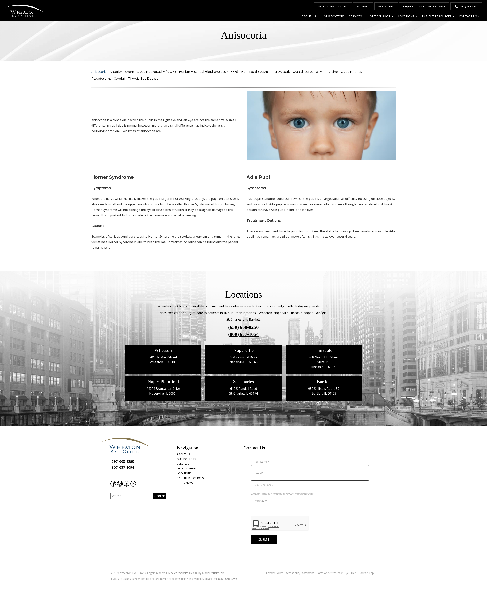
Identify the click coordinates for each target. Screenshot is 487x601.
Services (355, 16)
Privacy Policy (274, 573)
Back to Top (366, 573)
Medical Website (178, 573)
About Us (309, 16)
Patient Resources (436, 16)
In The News (185, 482)
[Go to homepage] (24, 11)
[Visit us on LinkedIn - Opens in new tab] (133, 484)
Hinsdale (323, 350)
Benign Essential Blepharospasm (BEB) (208, 72)
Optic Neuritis (351, 72)
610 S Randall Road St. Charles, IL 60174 (243, 391)
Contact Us (468, 16)
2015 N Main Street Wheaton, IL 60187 (163, 359)
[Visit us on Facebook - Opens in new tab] (113, 484)
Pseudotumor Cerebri (108, 78)
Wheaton (163, 350)
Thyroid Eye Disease (143, 78)
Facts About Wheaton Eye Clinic (336, 573)
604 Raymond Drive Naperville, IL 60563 (243, 359)
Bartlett (324, 381)
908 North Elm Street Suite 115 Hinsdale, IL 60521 (324, 362)
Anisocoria (99, 72)
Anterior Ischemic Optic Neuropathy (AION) (143, 72)
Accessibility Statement (300, 573)
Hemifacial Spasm (254, 72)
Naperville (243, 350)
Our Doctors (334, 16)
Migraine (331, 72)
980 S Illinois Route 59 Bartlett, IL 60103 (323, 391)
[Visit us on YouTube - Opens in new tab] (126, 484)
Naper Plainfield (163, 381)
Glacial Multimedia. (213, 573)
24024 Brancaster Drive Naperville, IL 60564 (163, 391)
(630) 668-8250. (227, 578)
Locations (406, 16)
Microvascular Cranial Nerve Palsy (296, 72)
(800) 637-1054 (243, 334)
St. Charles (243, 381)
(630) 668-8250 (243, 327)
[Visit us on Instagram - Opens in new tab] (120, 484)
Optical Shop (380, 16)
